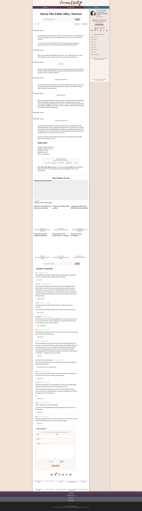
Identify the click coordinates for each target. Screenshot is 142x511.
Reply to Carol (40, 423)
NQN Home (71, 500)
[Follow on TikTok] (67, 474)
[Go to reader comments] (38, 24)
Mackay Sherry (38, 316)
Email (76, 162)
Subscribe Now (100, 24)
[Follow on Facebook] (70, 474)
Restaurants (71, 7)
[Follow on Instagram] (59, 474)
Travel (96, 7)
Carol (37, 416)
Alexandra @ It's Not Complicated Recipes (44, 360)
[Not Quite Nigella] (71, 3)
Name (38, 434)
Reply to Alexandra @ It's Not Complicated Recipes (46, 367)
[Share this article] (35, 24)
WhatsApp (70, 162)
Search (77, 19)
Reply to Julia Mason (41, 298)
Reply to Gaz (39, 279)
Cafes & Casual (57, 168)
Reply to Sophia (40, 398)
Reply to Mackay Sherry (41, 325)
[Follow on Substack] (55, 474)
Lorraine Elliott (74, 506)
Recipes (45, 7)
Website (38, 438)
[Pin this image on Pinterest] (88, 31)
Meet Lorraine (100, 16)
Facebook (55, 162)
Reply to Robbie (40, 337)
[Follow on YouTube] (51, 474)
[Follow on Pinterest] (63, 474)
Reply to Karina (40, 378)
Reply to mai (39, 355)
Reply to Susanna (40, 312)
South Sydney (66, 168)
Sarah (37, 402)
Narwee (73, 168)
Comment (38, 443)
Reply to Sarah (40, 412)
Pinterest (62, 162)
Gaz (36, 272)
